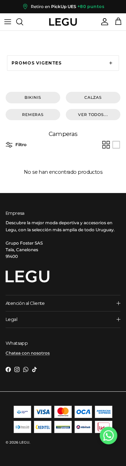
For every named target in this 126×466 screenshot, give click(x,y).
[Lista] (116, 145)
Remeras (33, 114)
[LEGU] (63, 22)
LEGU (24, 442)
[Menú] (7, 21)
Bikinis (32, 97)
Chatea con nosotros (28, 353)
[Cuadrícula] (106, 145)
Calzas (93, 97)
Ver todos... (93, 114)
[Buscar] (23, 21)
